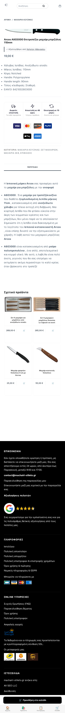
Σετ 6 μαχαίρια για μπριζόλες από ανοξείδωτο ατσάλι (18, 320)
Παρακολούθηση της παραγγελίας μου (25, 480)
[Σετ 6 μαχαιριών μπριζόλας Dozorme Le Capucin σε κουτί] (46, 304)
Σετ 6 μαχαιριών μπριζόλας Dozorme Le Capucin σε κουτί (47, 320)
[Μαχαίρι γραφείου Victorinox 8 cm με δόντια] (18, 354)
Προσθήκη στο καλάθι (34, 700)
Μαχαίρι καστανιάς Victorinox (47, 371)
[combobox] (29, 5)
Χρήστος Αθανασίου (36, 49)
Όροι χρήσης (11, 613)
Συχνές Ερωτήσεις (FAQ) (17, 603)
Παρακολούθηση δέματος (18, 608)
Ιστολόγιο (9, 546)
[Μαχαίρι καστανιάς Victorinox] (46, 354)
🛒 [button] (24, 330)
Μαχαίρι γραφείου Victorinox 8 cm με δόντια (18, 372)
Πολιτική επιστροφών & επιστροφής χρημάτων (29, 561)
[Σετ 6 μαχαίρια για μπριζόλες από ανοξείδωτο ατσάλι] (18, 304)
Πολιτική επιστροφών (16, 618)
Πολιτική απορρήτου (15, 556)
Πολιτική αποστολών (15, 551)
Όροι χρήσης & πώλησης (17, 565)
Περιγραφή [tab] (32, 167)
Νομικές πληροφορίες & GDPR (20, 570)
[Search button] (43, 5)
